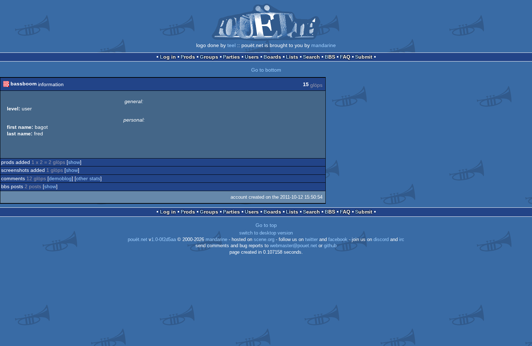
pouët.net (137, 239)
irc (401, 239)
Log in (168, 57)
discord (381, 239)
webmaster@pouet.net (293, 245)
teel (231, 45)
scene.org (264, 239)
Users (252, 57)
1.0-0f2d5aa (163, 239)
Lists (292, 57)
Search (311, 57)
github (330, 245)
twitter (311, 239)
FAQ (345, 57)
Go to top (266, 225)
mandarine (323, 45)
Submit (363, 57)
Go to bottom (266, 70)
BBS (330, 57)
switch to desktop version (266, 233)
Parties (231, 57)
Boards (272, 57)
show (74, 162)
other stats (88, 178)
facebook (337, 239)
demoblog (60, 178)
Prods (188, 57)
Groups (209, 57)
